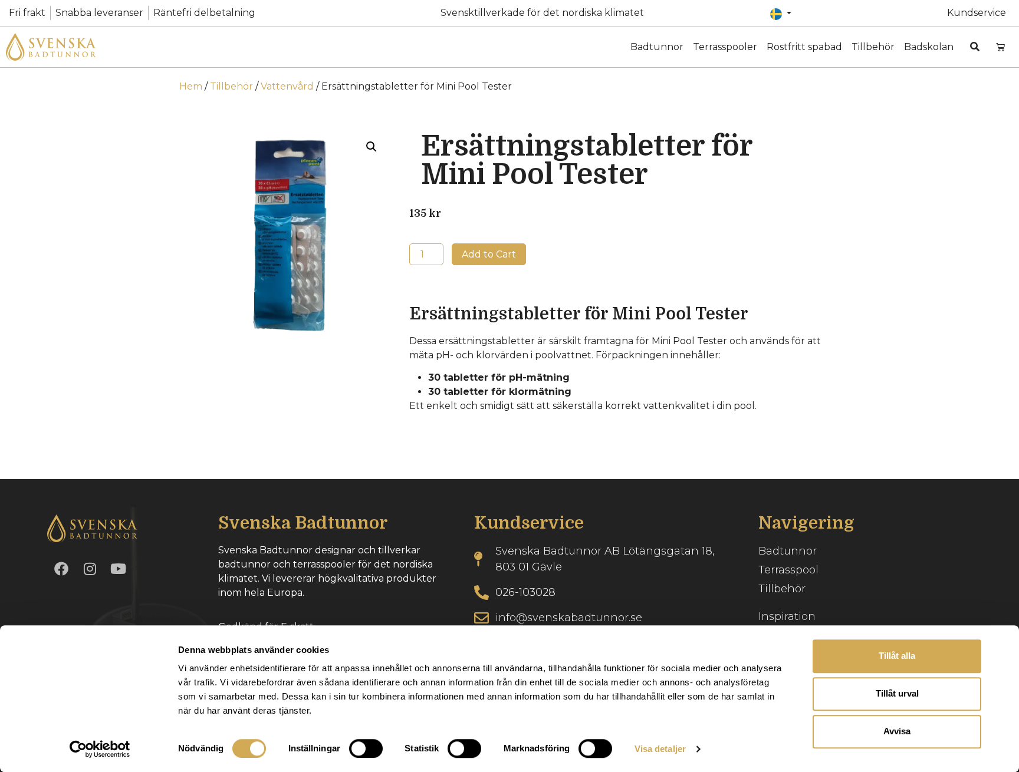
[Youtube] (118, 569)
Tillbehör (873, 46)
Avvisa (896, 731)
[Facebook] (61, 569)
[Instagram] (89, 569)
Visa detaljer (660, 749)
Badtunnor (656, 46)
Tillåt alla (897, 656)
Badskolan (929, 46)
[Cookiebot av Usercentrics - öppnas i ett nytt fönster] (100, 749)
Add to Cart (489, 254)
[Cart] (1000, 46)
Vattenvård (287, 86)
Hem (190, 86)
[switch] (366, 748)
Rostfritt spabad (804, 46)
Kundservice (976, 12)
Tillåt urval (897, 693)
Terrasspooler (725, 46)
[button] (371, 146)
